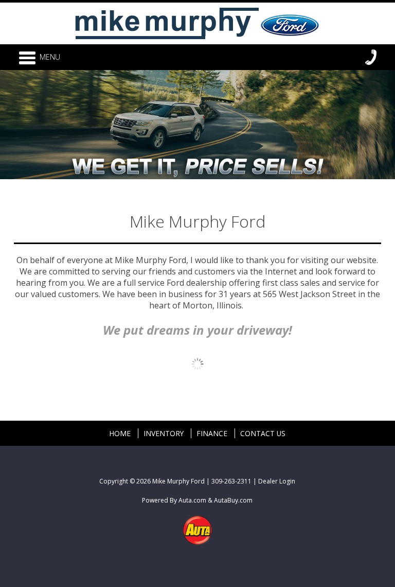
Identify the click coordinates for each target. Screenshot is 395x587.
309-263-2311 (231, 481)
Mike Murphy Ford (178, 481)
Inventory (163, 433)
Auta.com (192, 500)
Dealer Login (276, 481)
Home (120, 433)
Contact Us (262, 433)
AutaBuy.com (233, 500)
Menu (50, 57)
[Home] (197, 21)
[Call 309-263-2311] (371, 57)
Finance (211, 433)
